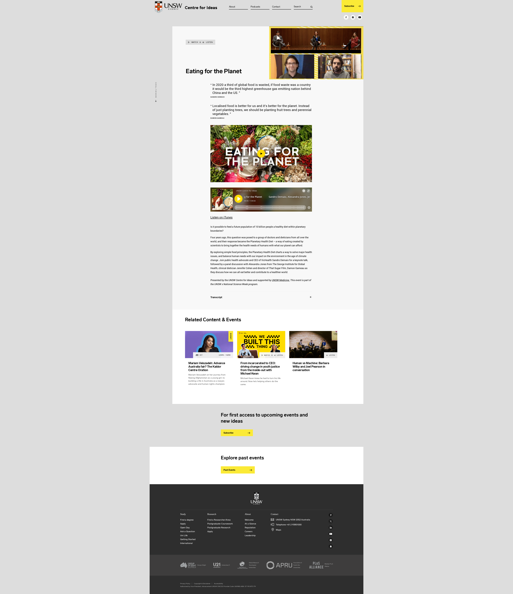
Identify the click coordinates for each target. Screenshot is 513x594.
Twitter (331, 521)
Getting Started (187, 539)
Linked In (331, 527)
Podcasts (255, 6)
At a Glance (250, 523)
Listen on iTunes (221, 217)
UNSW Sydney (331, 546)
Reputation (250, 527)
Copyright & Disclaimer (202, 584)
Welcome (249, 520)
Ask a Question (187, 531)
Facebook (331, 515)
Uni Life (184, 535)
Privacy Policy (185, 584)
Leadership (250, 535)
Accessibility (218, 584)
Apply (183, 523)
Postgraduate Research (218, 527)
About (232, 6)
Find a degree (187, 520)
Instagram (331, 540)
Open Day (185, 527)
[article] (209, 361)
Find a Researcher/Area (219, 520)
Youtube (331, 534)
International (186, 543)
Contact (276, 6)
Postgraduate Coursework (220, 523)
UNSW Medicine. (281, 280)
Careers (248, 531)
